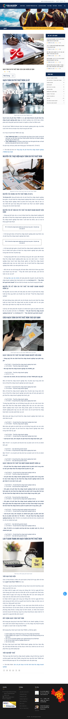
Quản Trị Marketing (23, 701)
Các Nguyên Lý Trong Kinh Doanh (54, 80)
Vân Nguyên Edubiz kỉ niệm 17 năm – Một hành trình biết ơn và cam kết (55, 66)
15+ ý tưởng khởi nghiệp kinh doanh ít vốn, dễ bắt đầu (55, 46)
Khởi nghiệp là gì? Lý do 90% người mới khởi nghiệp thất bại (55, 59)
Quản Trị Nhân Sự (51, 96)
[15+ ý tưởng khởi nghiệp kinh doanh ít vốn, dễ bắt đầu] (37, 700)
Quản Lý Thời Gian (51, 93)
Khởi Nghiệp (49, 84)
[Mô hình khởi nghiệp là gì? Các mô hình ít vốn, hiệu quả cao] (37, 707)
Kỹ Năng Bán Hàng (23, 694)
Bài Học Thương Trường (52, 78)
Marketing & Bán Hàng (52, 91)
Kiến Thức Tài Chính (51, 87)
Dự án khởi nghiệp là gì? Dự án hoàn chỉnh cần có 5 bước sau (55, 40)
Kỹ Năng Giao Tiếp (23, 696)
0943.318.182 (6, 695)
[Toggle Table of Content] (12, 76)
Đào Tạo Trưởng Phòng (24, 708)
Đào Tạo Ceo (22, 703)
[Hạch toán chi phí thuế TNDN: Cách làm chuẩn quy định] (23, 49)
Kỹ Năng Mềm (50, 89)
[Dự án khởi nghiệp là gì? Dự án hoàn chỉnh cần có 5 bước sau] (37, 693)
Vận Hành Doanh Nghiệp (52, 100)
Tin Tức (48, 98)
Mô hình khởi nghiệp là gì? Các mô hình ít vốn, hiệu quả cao (55, 53)
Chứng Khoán (50, 82)
